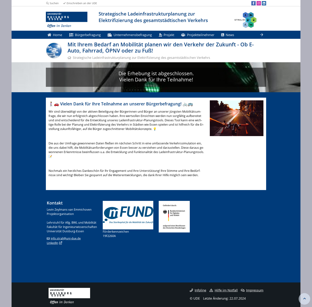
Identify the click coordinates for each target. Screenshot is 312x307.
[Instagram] (259, 3)
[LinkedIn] (264, 3)
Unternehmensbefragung (133, 34)
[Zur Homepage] (66, 20)
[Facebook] (253, 3)
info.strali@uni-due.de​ (66, 238)
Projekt (169, 34)
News (230, 34)
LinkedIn (52, 243)
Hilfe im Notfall (226, 290)
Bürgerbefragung (88, 34)
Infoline (200, 290)
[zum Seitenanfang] (304, 299)
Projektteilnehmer (200, 34)
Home (57, 34)
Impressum (254, 290)
